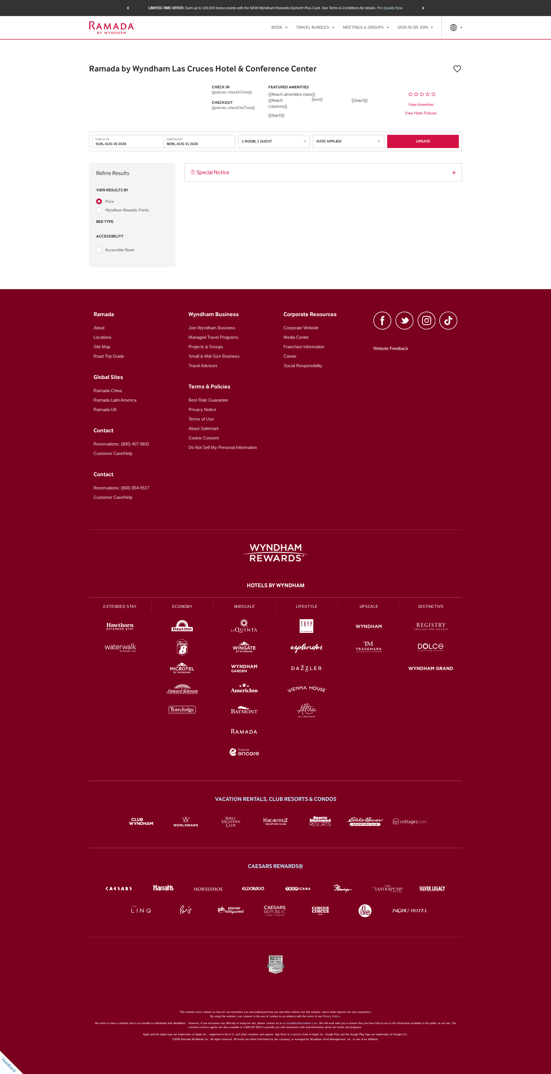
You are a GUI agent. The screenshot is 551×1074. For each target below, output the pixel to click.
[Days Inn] (182, 627)
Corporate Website (301, 327)
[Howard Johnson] (182, 690)
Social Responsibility (303, 365)
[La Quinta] (244, 627)
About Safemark (204, 428)
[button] (128, 8)
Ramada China (108, 390)
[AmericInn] (244, 690)
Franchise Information (304, 346)
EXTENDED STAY (120, 606)
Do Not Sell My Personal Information (223, 447)
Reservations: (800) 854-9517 (121, 487)
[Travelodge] (182, 711)
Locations (103, 337)
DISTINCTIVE (431, 606)
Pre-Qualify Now (390, 8)
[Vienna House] (306, 690)
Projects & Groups (206, 346)
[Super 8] (182, 648)
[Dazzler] (306, 669)
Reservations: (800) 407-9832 (121, 443)
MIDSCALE (244, 606)
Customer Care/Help (113, 453)
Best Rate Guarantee (208, 400)
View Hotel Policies (421, 113)
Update (423, 141)
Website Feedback (390, 348)
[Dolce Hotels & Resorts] (430, 648)
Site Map (102, 346)
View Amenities (421, 104)
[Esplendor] (306, 648)
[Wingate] (244, 648)
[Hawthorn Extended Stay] (120, 627)
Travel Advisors (203, 365)
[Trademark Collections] (368, 648)
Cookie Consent (204, 437)
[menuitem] (279, 27)
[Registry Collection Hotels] (430, 627)
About (99, 327)
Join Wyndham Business (212, 327)
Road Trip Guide (109, 356)
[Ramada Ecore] (244, 753)
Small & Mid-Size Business (214, 356)
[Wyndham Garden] (244, 669)
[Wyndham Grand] (430, 669)
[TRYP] (306, 627)
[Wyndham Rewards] (275, 552)
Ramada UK (105, 409)
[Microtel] (182, 669)
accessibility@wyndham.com (300, 1023)
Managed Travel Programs (213, 337)
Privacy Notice (202, 409)
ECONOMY (182, 606)
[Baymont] (244, 711)
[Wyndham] (368, 627)
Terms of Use (201, 419)
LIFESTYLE (307, 606)
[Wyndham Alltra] (306, 711)
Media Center (296, 337)
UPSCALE (369, 606)
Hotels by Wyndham (275, 585)
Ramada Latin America (115, 400)
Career (290, 356)
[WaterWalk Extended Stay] (120, 648)
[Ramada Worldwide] (244, 732)
